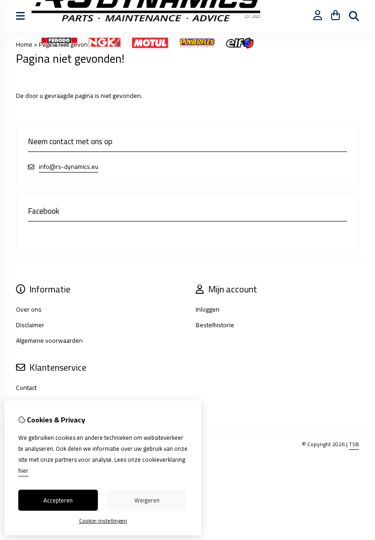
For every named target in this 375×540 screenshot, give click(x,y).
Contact (26, 388)
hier (23, 470)
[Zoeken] (354, 16)
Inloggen (208, 309)
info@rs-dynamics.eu (68, 167)
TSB (354, 444)
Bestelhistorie (215, 325)
